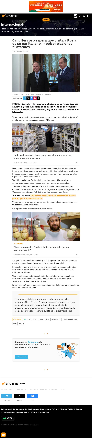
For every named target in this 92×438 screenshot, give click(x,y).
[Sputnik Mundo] (11, 18)
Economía (18, 243)
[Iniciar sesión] (79, 16)
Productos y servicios (36, 409)
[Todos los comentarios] (3, 434)
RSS (25, 412)
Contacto (48, 409)
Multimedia (53, 390)
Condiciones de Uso (20, 409)
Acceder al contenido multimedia (41, 94)
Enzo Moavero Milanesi (70, 319)
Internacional (17, 319)
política (35, 319)
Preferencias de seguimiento (38, 412)
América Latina (7, 390)
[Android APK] (8, 418)
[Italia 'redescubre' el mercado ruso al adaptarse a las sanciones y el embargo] (46, 137)
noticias (21, 323)
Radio (63, 390)
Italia (47, 319)
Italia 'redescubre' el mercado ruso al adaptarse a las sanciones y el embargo (42, 156)
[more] (77, 162)
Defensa (43, 390)
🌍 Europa (27, 319)
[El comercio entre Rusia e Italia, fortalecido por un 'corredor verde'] (46, 226)
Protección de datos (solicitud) (12, 412)
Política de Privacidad (59, 409)
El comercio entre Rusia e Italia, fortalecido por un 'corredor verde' (41, 248)
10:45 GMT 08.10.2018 (20, 51)
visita (14, 323)
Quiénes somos (6, 409)
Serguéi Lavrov (55, 319)
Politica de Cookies (75, 409)
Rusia (41, 319)
